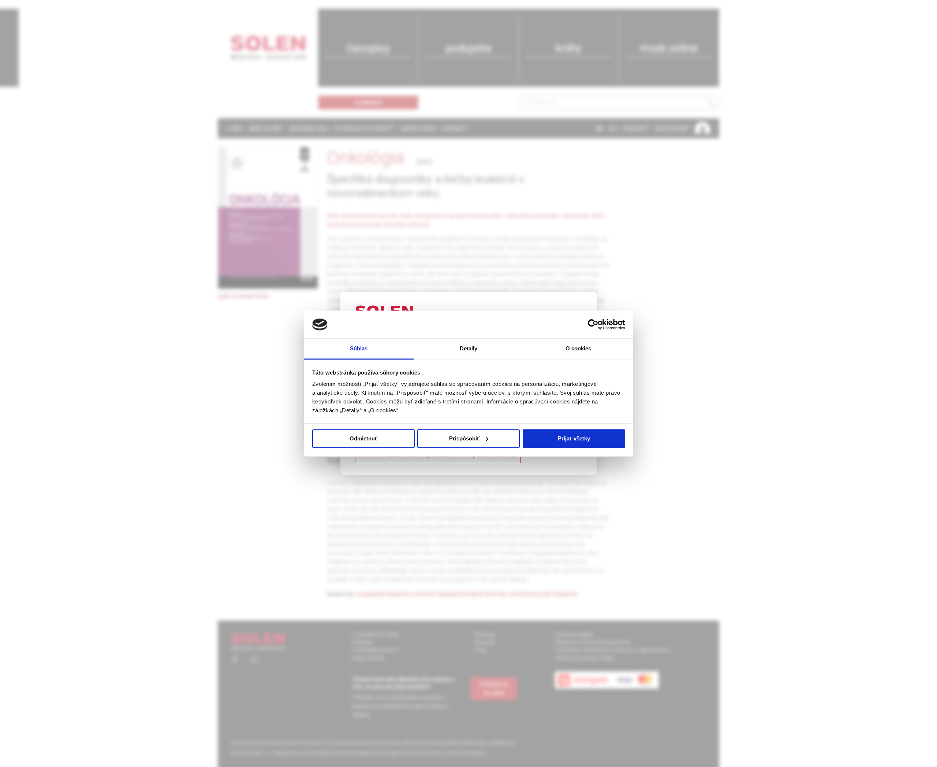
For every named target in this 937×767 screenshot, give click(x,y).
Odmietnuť (363, 438)
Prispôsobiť (464, 438)
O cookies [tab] (578, 349)
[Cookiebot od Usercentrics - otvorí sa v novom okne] (593, 324)
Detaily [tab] (469, 349)
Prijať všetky (574, 438)
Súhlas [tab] (359, 349)
